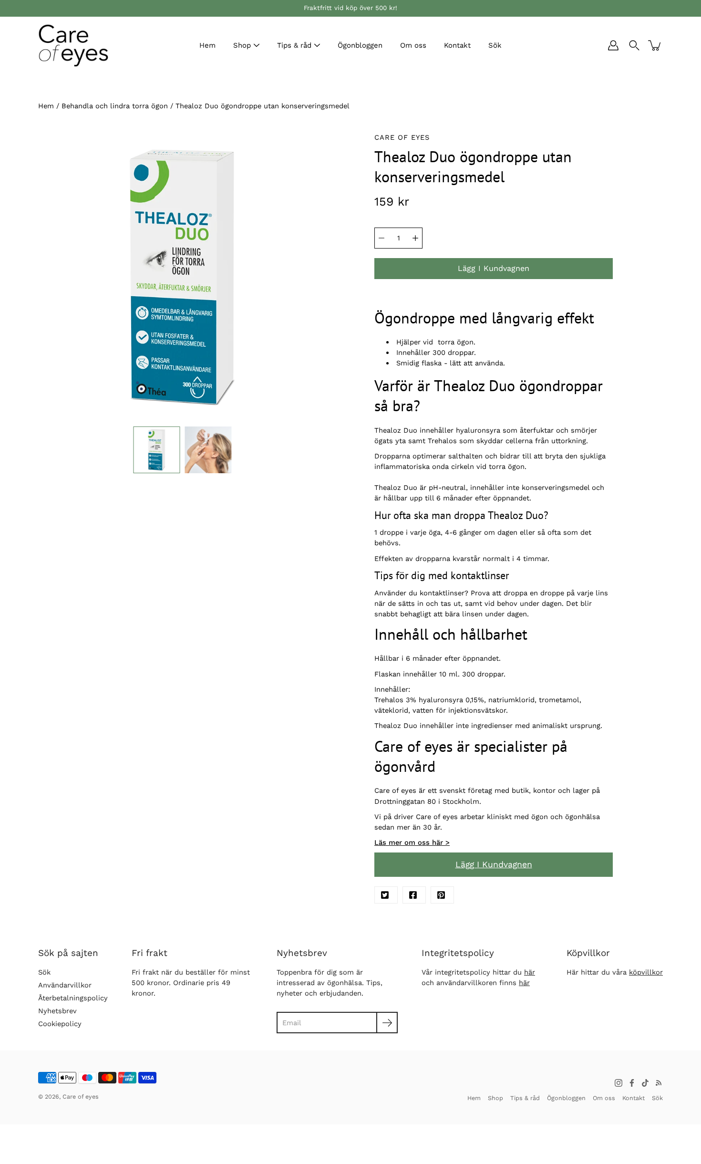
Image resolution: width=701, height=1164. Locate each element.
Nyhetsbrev (57, 1011)
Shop (242, 45)
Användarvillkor (65, 985)
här (529, 972)
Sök (495, 45)
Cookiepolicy (60, 1023)
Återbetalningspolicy (73, 998)
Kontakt (457, 45)
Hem (207, 45)
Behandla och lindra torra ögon (115, 106)
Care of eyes (80, 1096)
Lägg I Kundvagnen (493, 864)
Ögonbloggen (360, 45)
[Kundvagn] (655, 45)
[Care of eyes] (74, 45)
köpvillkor (646, 972)
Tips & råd (294, 45)
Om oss (413, 45)
